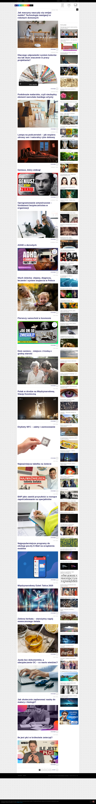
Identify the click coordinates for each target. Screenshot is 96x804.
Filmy (69, 6)
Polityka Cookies (20, 802)
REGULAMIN (67, 775)
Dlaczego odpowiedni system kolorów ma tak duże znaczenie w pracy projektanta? (37, 57)
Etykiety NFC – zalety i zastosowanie (36, 427)
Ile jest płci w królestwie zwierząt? (35, 737)
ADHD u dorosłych (27, 245)
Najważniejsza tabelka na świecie (34, 464)
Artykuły (62, 6)
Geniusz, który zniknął (29, 170)
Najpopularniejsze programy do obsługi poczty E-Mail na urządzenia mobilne (36, 546)
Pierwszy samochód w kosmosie (34, 318)
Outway (28, 775)
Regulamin (20, 775)
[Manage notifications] (93, 801)
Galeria (75, 6)
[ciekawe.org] (24, 5)
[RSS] (78, 1)
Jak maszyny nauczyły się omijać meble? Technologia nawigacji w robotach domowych (34, 15)
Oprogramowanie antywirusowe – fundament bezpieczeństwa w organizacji (35, 205)
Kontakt (24, 775)
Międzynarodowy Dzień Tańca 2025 (35, 585)
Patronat (26, 1)
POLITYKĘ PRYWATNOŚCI (61, 775)
